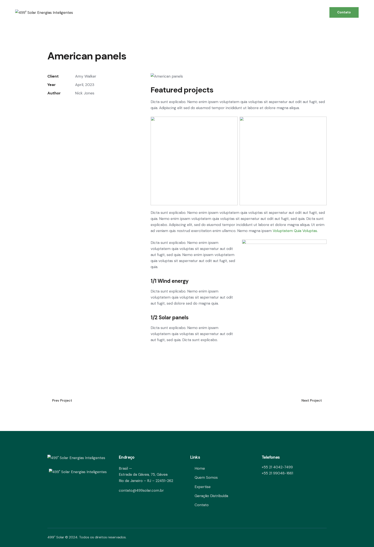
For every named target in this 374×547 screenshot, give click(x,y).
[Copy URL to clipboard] (79, 106)
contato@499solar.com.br (141, 490)
